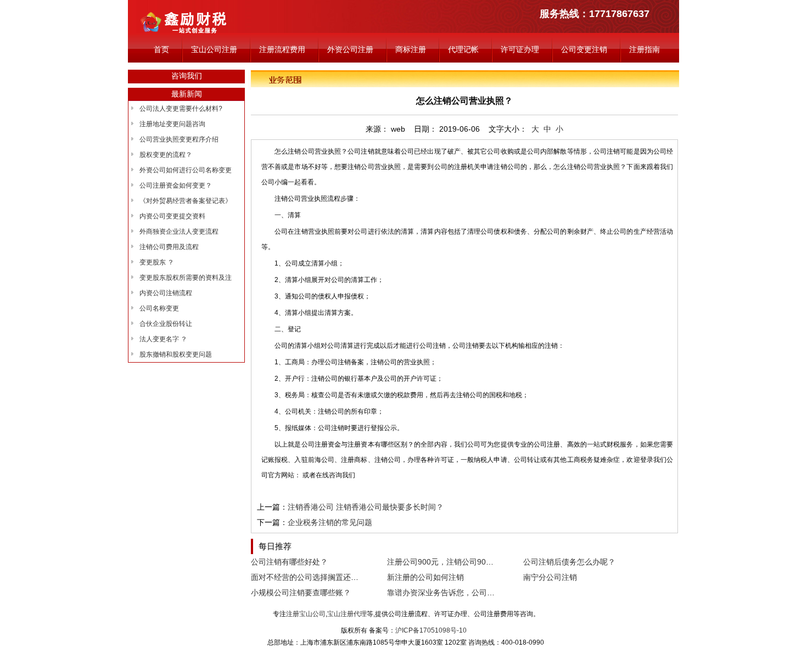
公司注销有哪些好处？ (289, 561)
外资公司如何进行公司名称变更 (185, 170)
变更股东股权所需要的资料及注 (185, 277)
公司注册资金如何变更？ (175, 185)
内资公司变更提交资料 (172, 216)
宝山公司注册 (214, 49)
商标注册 (410, 49)
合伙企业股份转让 (165, 324)
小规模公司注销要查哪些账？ (301, 592)
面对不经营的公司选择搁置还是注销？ (316, 577)
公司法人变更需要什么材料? (180, 108)
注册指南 (644, 49)
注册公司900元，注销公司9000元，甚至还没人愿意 (475, 561)
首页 (161, 49)
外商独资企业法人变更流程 (178, 231)
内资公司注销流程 (165, 293)
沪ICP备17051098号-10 (431, 630)
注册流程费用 (282, 49)
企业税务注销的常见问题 (330, 522)
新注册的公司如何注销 (425, 577)
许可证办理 (520, 49)
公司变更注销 (584, 49)
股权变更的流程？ (165, 155)
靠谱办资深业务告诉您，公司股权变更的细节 (464, 592)
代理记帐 (463, 49)
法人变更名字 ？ (163, 339)
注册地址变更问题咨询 (172, 124)
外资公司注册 (350, 49)
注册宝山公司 (306, 614)
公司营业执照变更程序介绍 (178, 139)
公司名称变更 (159, 308)
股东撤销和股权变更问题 (175, 354)
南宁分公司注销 (550, 577)
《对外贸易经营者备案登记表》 (185, 201)
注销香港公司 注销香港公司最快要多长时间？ (366, 507)
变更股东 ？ (156, 262)
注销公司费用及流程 (169, 247)
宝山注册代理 (347, 614)
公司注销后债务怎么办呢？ (569, 561)
